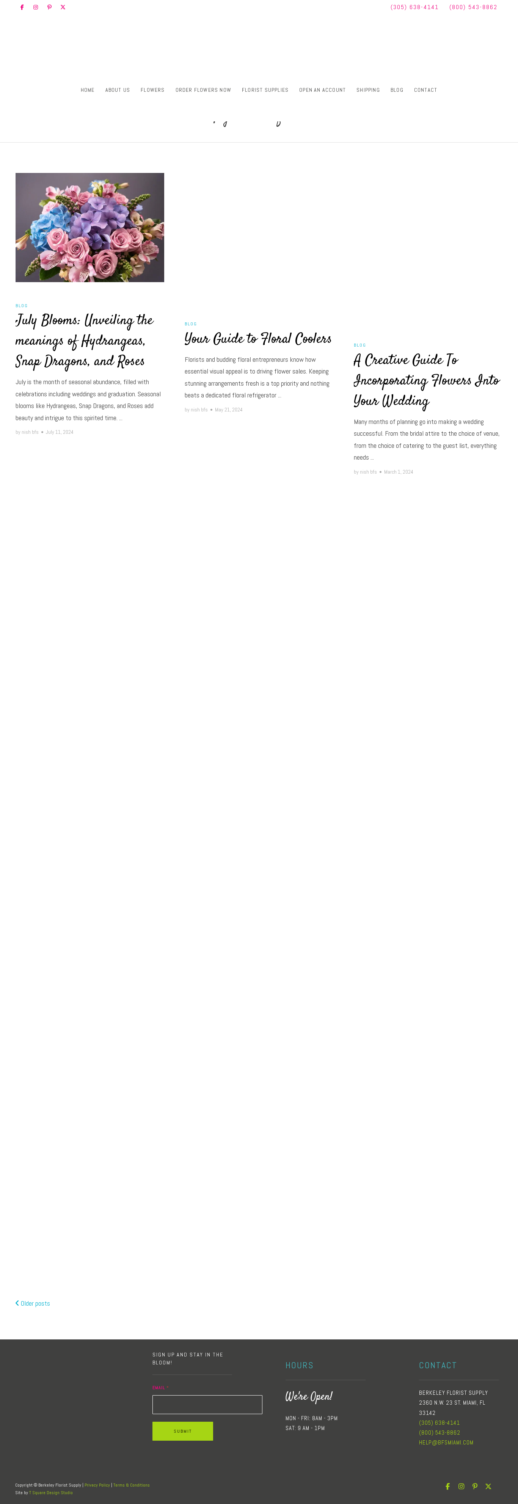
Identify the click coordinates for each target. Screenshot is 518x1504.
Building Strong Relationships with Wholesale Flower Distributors (259, 936)
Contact (425, 89)
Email (160, 1388)
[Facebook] (22, 7)
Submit (183, 1431)
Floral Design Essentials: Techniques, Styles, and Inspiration (79, 610)
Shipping (368, 89)
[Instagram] (35, 7)
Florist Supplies (265, 89)
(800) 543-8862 (473, 7)
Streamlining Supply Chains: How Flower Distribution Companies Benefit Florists (258, 652)
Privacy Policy (97, 1485)
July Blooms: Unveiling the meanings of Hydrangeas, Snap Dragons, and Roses (84, 341)
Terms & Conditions (131, 1485)
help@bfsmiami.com (446, 1442)
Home (88, 89)
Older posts (34, 1303)
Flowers (153, 89)
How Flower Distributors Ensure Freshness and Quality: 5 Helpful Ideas (81, 889)
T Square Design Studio (51, 1493)
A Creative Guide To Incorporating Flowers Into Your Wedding (426, 381)
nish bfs (30, 432)
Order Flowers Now (203, 89)
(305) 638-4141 (415, 7)
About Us (117, 89)
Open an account (322, 89)
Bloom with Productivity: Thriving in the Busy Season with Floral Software (88, 1171)
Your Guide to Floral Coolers (258, 339)
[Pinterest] (49, 7)
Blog (397, 89)
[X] (63, 7)
